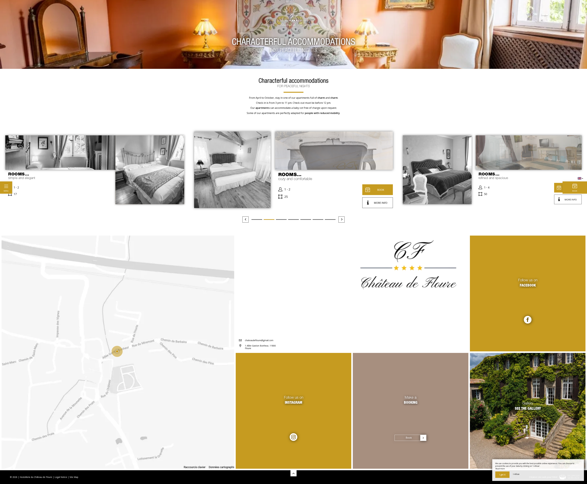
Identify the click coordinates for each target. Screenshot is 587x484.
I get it (502, 474)
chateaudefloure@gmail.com (259, 340)
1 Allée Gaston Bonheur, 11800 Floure (260, 347)
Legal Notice (61, 477)
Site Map (74, 477)
